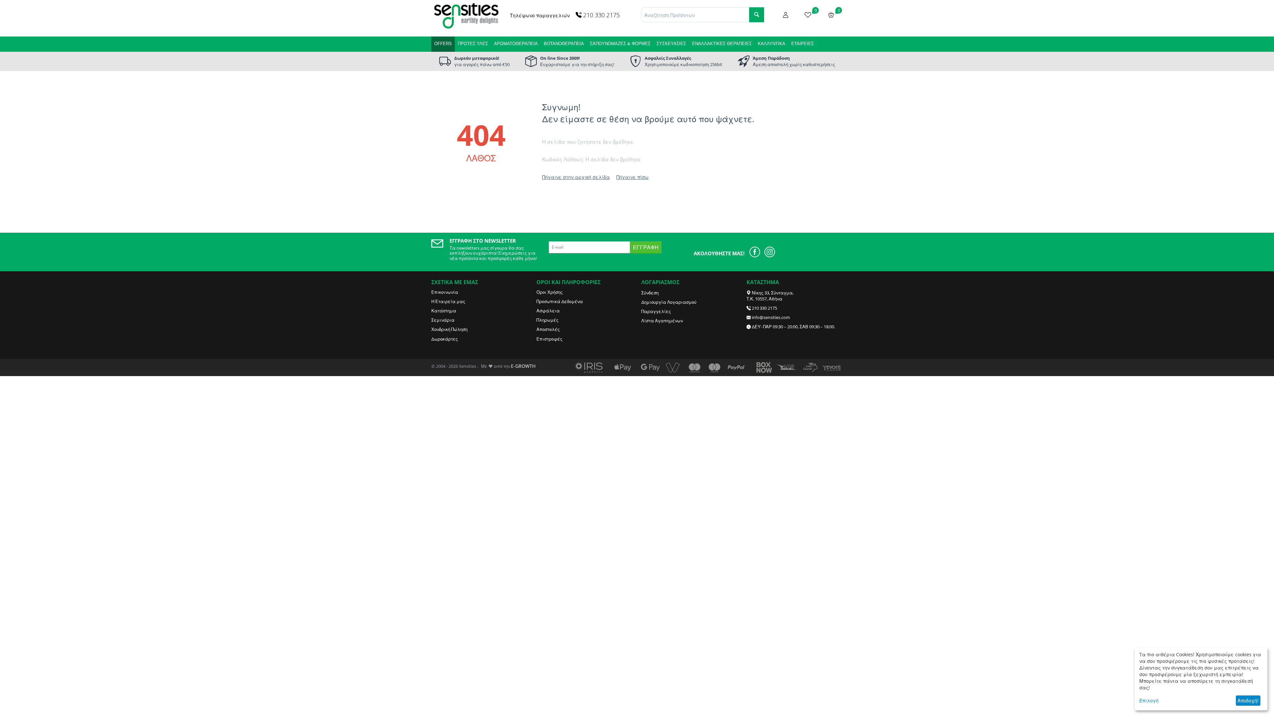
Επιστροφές (549, 339)
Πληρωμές (547, 320)
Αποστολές (548, 329)
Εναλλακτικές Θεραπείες (722, 43)
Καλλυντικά (771, 43)
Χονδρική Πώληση (449, 329)
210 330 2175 (764, 308)
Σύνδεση (650, 293)
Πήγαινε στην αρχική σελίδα (576, 177)
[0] (808, 14)
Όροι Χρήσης (549, 292)
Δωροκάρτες (444, 339)
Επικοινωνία (444, 292)
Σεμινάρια (443, 320)
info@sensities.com (771, 317)
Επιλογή (1149, 700)
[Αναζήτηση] (756, 14)
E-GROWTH (523, 366)
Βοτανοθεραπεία (564, 43)
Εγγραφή (646, 247)
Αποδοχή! (1248, 700)
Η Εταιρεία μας (448, 301)
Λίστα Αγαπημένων (662, 321)
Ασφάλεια (548, 311)
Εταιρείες (802, 43)
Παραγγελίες (656, 311)
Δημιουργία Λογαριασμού (668, 302)
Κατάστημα (443, 311)
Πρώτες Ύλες (473, 43)
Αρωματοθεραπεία (516, 43)
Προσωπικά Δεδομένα (559, 301)
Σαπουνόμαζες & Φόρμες (620, 43)
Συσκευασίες (671, 43)
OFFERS (443, 43)
